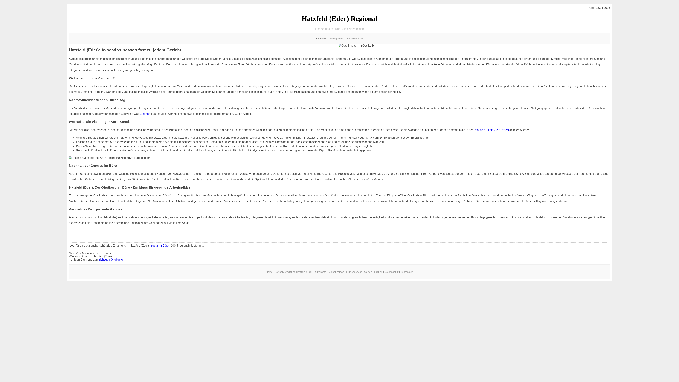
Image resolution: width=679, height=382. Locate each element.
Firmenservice (354, 271)
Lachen (378, 271)
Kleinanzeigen (336, 271)
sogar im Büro (160, 245)
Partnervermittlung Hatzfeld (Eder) (294, 271)
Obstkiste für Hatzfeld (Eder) (491, 129)
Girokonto (320, 271)
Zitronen (145, 113)
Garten (368, 271)
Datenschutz (392, 271)
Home (269, 271)
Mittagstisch (336, 38)
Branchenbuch (355, 38)
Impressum (407, 271)
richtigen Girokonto (111, 259)
